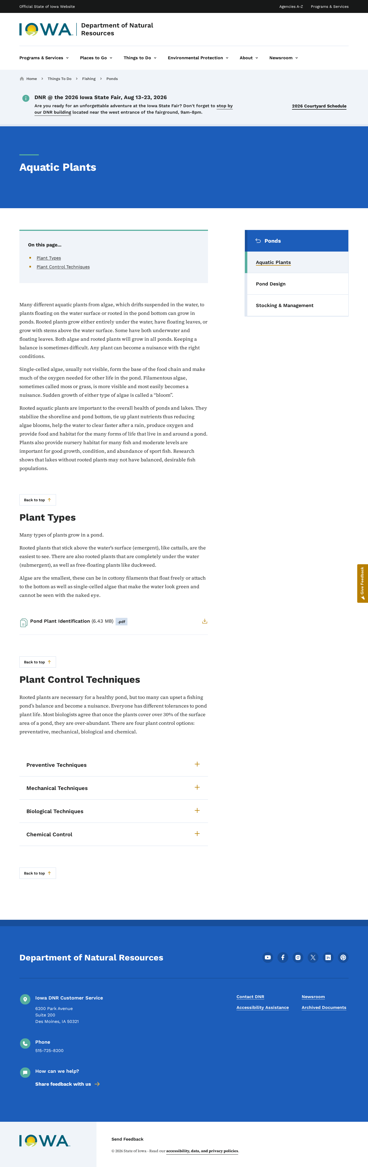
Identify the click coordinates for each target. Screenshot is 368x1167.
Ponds (112, 78)
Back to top (34, 500)
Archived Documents (324, 1007)
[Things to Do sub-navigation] (155, 58)
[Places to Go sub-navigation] (111, 58)
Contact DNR (250, 996)
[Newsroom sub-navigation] (297, 58)
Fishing (89, 78)
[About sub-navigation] (257, 58)
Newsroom (313, 996)
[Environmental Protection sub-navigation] (227, 58)
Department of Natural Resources (117, 29)
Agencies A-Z (291, 6)
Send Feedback (128, 1139)
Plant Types (49, 257)
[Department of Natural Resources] (46, 29)
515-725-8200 (49, 1050)
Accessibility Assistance (263, 1007)
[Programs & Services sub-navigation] (67, 58)
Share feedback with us (63, 1084)
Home (31, 78)
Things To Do (59, 78)
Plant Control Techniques (63, 266)
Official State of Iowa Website (47, 6)
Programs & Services (330, 6)
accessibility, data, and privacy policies (202, 1151)
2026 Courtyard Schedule (319, 106)
